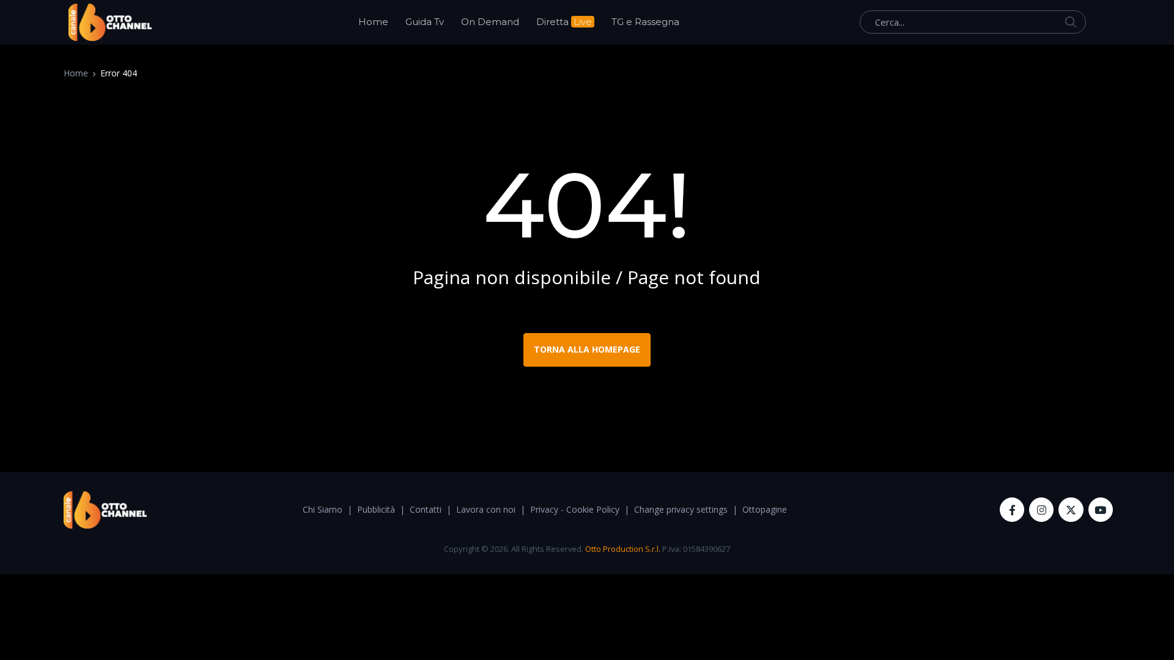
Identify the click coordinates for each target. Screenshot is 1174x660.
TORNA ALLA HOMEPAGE (587, 349)
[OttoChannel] (110, 22)
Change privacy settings (681, 509)
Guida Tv (424, 22)
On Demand (490, 22)
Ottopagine (764, 509)
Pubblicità (376, 509)
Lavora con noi (485, 509)
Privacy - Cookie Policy (574, 509)
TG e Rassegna (645, 22)
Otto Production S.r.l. (622, 548)
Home (373, 22)
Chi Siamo (322, 509)
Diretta (564, 22)
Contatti (425, 509)
